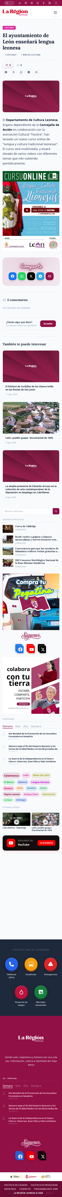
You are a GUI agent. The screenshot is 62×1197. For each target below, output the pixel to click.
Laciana (8, 799)
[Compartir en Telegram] (40, 276)
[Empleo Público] (32, 3)
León (26, 775)
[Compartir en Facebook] (13, 276)
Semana (8, 726)
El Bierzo (9, 782)
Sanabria (31, 788)
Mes (18, 726)
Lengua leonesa (40, 782)
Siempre (36, 726)
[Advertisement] (31, 887)
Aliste (20, 788)
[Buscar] (9, 3)
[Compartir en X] (31, 276)
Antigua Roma (31, 794)
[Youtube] (31, 648)
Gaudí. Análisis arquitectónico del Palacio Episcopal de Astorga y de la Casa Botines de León (32, 760)
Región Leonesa (12, 794)
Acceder (48, 323)
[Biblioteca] (38, 3)
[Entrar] (56, 3)
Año (25, 726)
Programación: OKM (46, 1189)
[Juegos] (49, 3)
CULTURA (9, 28)
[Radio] (43, 3)
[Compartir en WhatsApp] (22, 276)
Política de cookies (16, 1185)
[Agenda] (26, 3)
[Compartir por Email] (49, 276)
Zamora (22, 782)
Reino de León (41, 775)
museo (43, 788)
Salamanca (11, 775)
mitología (21, 799)
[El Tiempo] (20, 3)
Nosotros (10, 1189)
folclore (8, 788)
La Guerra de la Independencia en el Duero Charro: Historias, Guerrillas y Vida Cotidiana (32, 747)
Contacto (25, 1189)
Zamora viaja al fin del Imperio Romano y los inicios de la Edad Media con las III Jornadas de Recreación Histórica (33, 735)
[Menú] (55, 12)
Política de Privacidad (44, 1185)
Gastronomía (48, 794)
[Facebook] (19, 648)
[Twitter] (42, 648)
